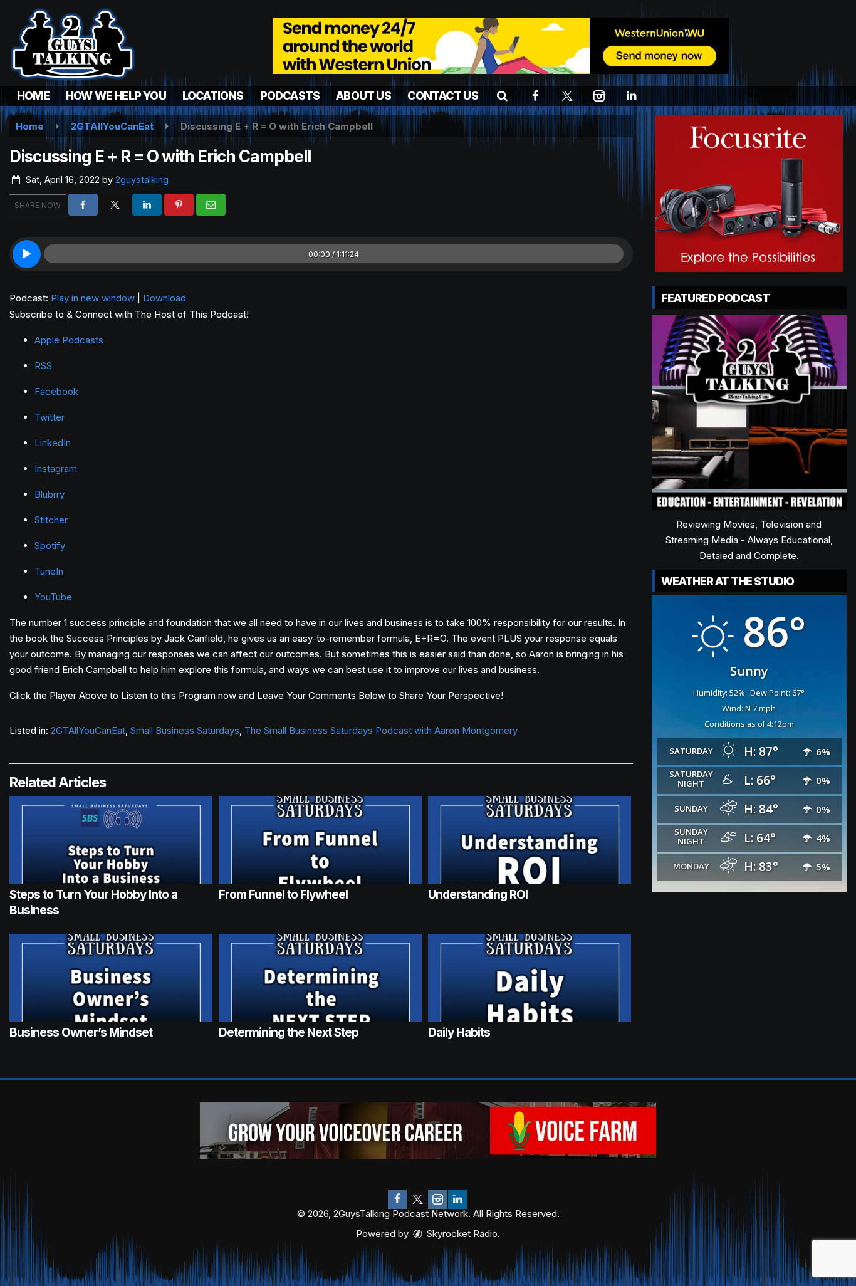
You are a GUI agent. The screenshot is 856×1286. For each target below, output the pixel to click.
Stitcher (51, 520)
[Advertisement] (501, 46)
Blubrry (49, 494)
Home (33, 95)
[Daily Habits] (529, 978)
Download (164, 298)
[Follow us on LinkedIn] (457, 1199)
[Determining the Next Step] (320, 978)
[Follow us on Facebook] (397, 1199)
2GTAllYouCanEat (88, 730)
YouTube (53, 597)
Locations (213, 95)
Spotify (49, 546)
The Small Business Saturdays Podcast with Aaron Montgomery (381, 730)
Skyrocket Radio (461, 1234)
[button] (502, 95)
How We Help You (116, 95)
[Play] (27, 254)
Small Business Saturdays (184, 730)
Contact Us (442, 95)
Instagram (55, 468)
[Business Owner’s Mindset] (110, 978)
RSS (43, 366)
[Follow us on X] (417, 1199)
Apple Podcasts (68, 340)
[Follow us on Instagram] (437, 1199)
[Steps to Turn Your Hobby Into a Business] (110, 840)
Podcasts (290, 95)
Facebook (56, 391)
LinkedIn (52, 443)
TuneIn (48, 571)
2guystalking (142, 179)
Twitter (49, 417)
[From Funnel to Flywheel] (320, 840)
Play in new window (93, 298)
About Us (363, 95)
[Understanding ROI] (529, 840)
